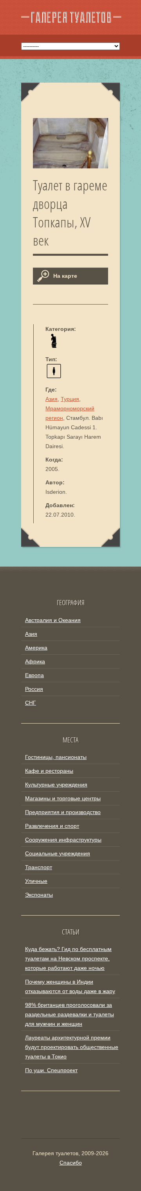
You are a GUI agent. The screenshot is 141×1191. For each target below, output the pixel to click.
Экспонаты (39, 895)
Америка (36, 647)
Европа (34, 675)
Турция (70, 399)
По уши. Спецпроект (51, 1070)
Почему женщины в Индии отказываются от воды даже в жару (70, 986)
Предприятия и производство (63, 812)
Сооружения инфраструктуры (63, 839)
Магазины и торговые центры (63, 798)
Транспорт (38, 867)
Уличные (36, 881)
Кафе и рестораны (49, 771)
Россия (34, 689)
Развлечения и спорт (52, 826)
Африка (35, 661)
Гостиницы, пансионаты (56, 757)
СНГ (30, 703)
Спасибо (71, 1163)
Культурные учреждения (56, 784)
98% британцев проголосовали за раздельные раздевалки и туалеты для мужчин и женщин (69, 1014)
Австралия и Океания (53, 620)
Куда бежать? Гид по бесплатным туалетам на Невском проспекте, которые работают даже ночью (68, 958)
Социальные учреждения (57, 853)
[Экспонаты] (53, 346)
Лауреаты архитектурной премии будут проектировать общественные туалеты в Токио (71, 1047)
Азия (51, 399)
